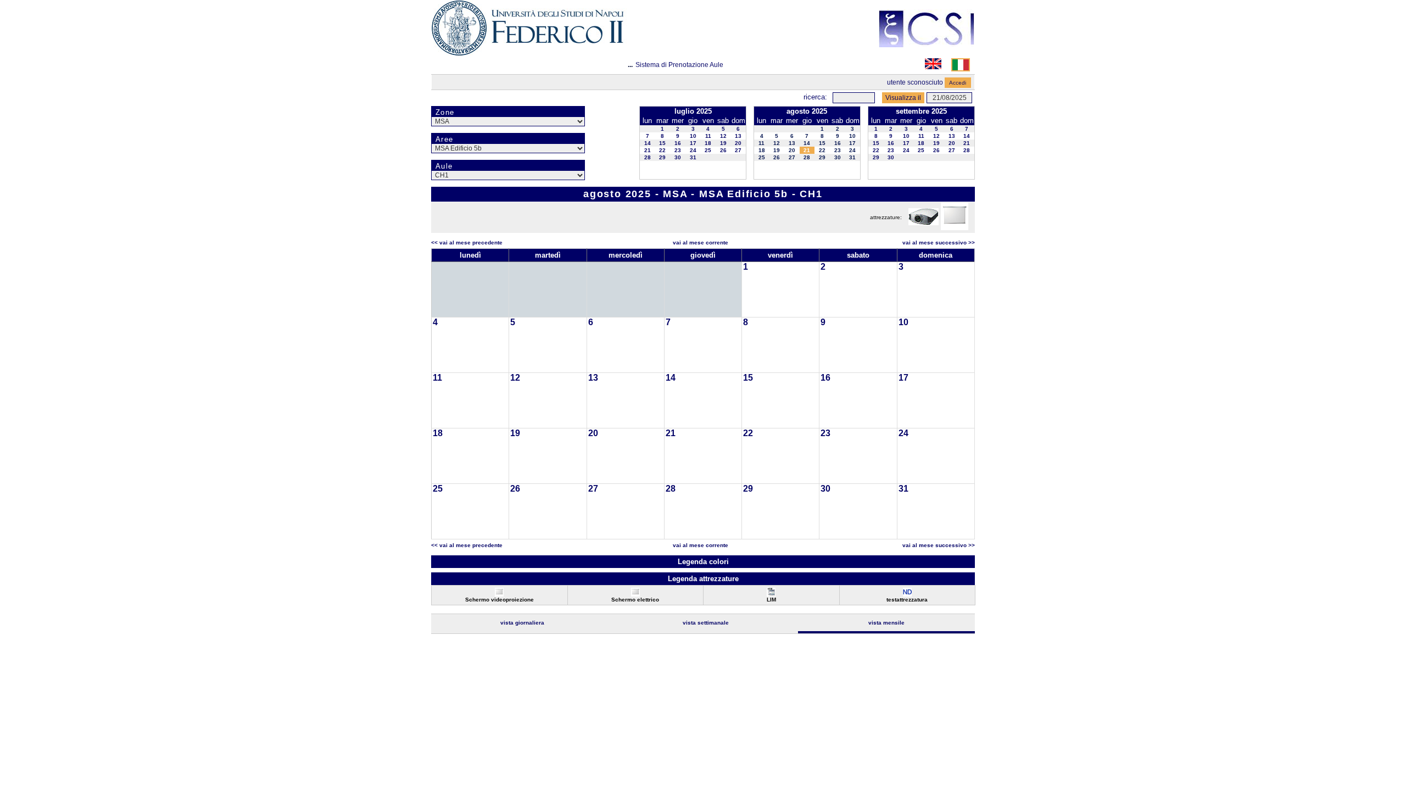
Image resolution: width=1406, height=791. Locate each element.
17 (693, 143)
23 (677, 150)
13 (738, 136)
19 (723, 143)
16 (677, 143)
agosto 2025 (806, 111)
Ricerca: (815, 97)
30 (677, 157)
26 (723, 150)
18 (708, 143)
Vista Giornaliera (522, 623)
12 (723, 136)
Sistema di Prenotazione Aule (679, 65)
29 (662, 157)
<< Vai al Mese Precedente (467, 242)
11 (708, 136)
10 (693, 136)
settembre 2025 (921, 111)
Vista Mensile (886, 623)
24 (693, 150)
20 (738, 143)
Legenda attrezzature (703, 579)
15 (662, 143)
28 (647, 157)
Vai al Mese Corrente (700, 242)
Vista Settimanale (706, 623)
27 (738, 150)
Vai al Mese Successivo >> (938, 242)
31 (693, 157)
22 (662, 150)
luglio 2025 (693, 111)
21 (647, 150)
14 (647, 143)
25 (708, 150)
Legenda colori (703, 562)
